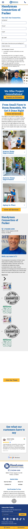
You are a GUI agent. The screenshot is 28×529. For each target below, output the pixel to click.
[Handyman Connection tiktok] (20, 519)
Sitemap (11, 521)
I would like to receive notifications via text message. (13, 52)
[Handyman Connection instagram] (10, 519)
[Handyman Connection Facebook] (4, 519)
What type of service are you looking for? (13, 43)
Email (3, 32)
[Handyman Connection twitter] (23, 519)
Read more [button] (5, 450)
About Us (20, 481)
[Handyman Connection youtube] (14, 519)
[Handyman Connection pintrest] (17, 519)
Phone (4, 26)
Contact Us (8, 484)
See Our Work (7, 481)
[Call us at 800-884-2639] (25, 2)
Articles (20, 484)
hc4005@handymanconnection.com (12, 64)
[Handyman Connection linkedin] (7, 519)
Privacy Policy (5, 521)
